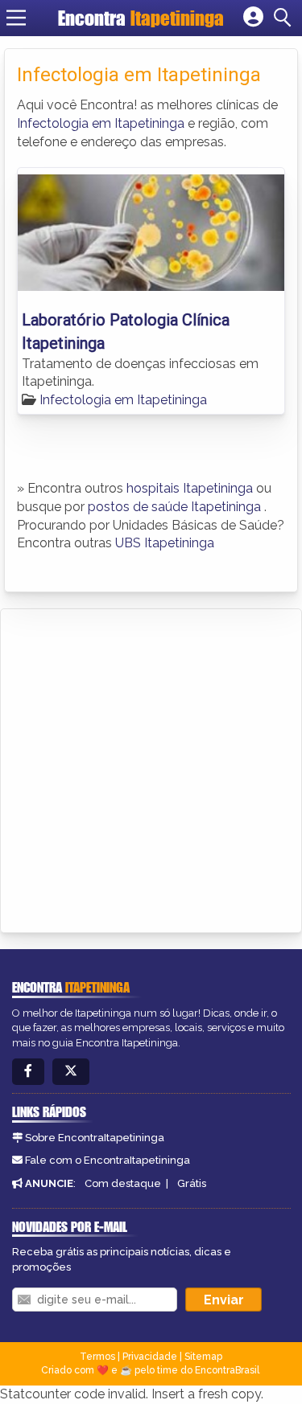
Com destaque (123, 1183)
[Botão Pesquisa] (285, 18)
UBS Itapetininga (164, 543)
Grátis (191, 1183)
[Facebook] (28, 1071)
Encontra (141, 18)
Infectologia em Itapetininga (100, 123)
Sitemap (203, 1356)
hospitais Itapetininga (189, 488)
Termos (97, 1356)
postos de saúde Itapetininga (174, 506)
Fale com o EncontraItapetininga (107, 1160)
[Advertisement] (151, 768)
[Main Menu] (16, 18)
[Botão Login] (253, 17)
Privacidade (149, 1356)
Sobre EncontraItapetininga (94, 1138)
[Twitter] (70, 1071)
